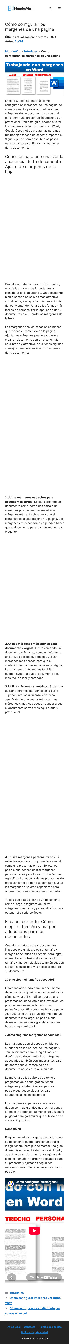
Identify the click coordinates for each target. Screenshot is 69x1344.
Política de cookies (50, 1326)
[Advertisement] (34, 213)
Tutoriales (31, 51)
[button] (50, 8)
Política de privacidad (34, 1332)
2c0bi (19, 41)
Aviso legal (14, 1326)
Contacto (29, 1326)
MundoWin (12, 51)
